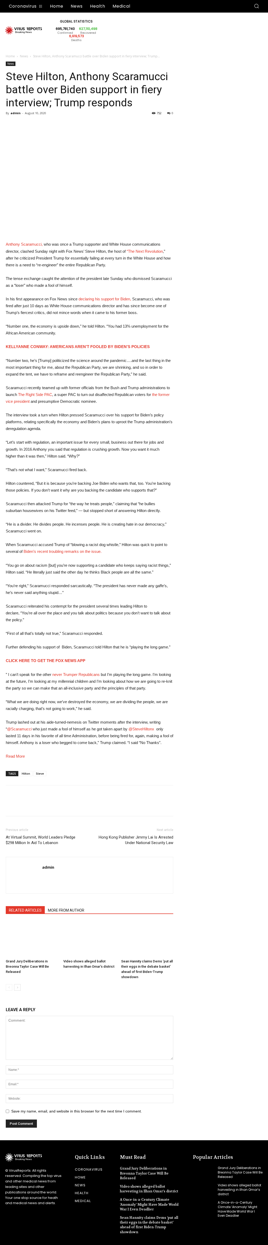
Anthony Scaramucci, (24, 244)
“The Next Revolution (145, 251)
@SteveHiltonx (141, 729)
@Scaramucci (19, 729)
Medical (83, 1200)
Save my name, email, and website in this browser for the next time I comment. (76, 1111)
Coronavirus (89, 1169)
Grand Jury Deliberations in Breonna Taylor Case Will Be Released (27, 966)
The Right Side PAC (35, 394)
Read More (15, 756)
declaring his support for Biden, (104, 299)
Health (81, 1193)
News (24, 56)
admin (15, 113)
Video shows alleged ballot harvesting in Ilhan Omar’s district (149, 1188)
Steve (40, 773)
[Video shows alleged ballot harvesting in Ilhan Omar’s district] (89, 939)
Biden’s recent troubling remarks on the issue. (63, 551)
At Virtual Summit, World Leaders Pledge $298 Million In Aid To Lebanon (40, 840)
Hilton (26, 773)
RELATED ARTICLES (25, 910)
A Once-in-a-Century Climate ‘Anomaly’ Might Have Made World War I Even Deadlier (149, 1204)
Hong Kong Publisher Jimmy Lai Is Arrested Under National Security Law (136, 840)
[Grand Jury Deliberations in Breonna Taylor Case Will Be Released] (32, 939)
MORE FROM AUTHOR (66, 910)
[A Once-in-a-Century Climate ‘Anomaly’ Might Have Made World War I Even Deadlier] (203, 1207)
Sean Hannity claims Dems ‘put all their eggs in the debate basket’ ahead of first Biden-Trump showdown (149, 1224)
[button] (256, 6)
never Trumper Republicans (76, 674)
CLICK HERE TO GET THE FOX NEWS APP (45, 660)
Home (10, 56)
